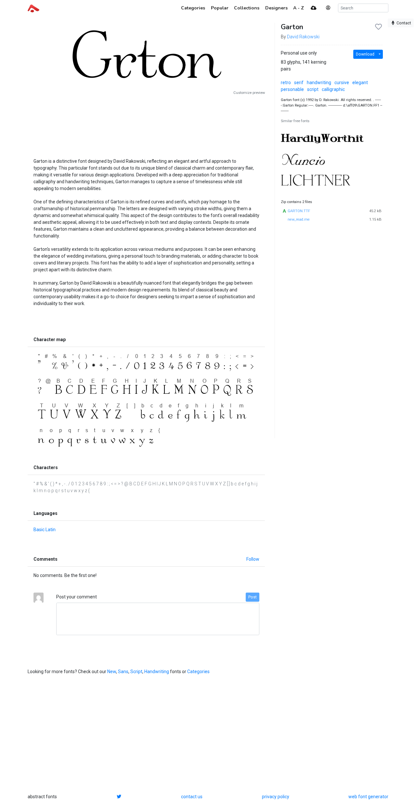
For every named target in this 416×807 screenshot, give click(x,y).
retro (286, 82)
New (111, 671)
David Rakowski (303, 36)
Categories (198, 671)
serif (299, 82)
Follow (252, 559)
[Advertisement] (146, 124)
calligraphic (333, 89)
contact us (191, 796)
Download (365, 54)
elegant (360, 82)
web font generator (368, 796)
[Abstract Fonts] (33, 8)
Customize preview (249, 93)
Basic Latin (44, 529)
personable (292, 89)
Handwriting (156, 671)
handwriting (319, 82)
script (312, 89)
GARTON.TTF (299, 211)
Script (136, 671)
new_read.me (299, 219)
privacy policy (275, 796)
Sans (123, 671)
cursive (341, 82)
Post (252, 597)
